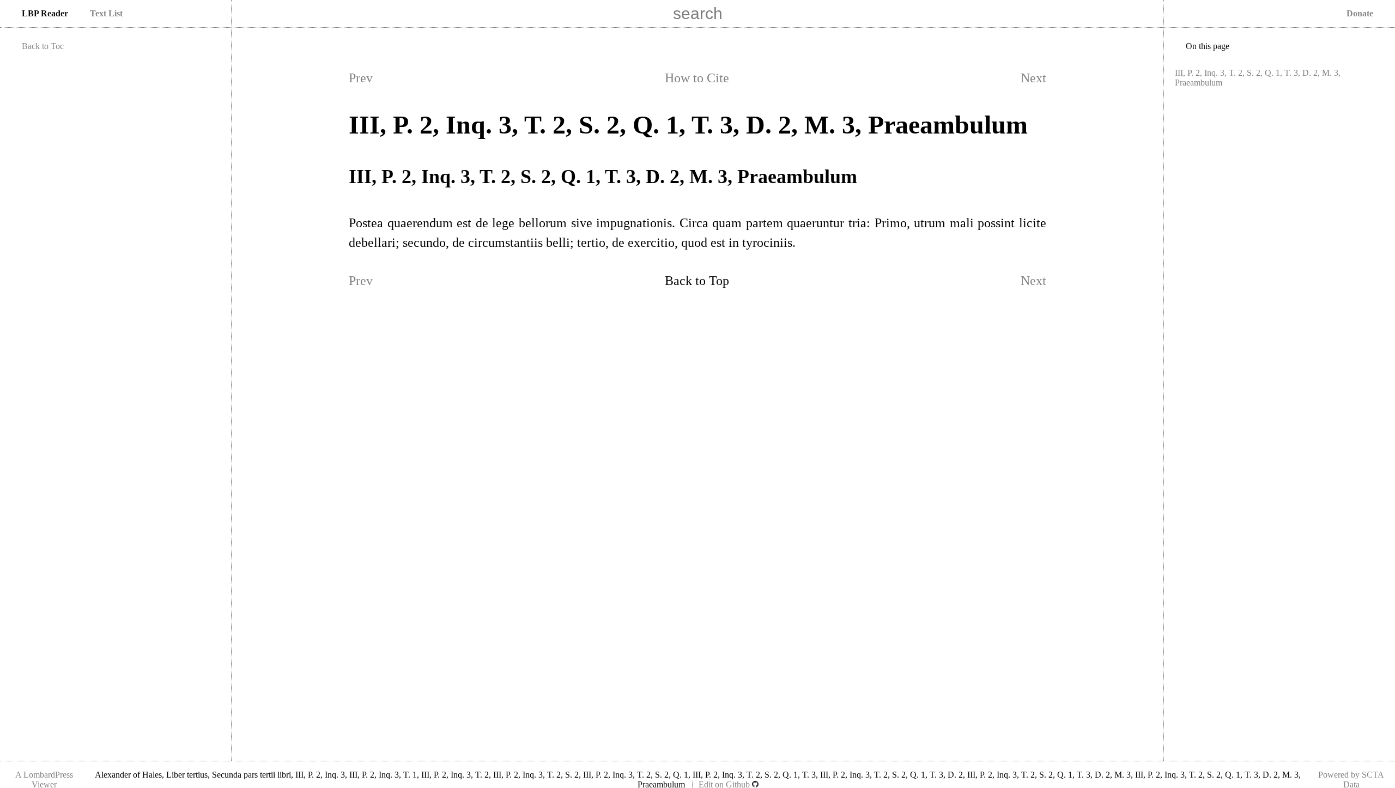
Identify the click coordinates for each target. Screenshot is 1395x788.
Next (1033, 78)
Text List (106, 13)
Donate (1360, 13)
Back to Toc (43, 46)
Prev (361, 78)
